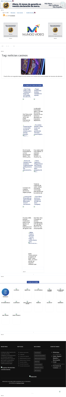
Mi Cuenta (13, 12)
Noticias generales (24, 352)
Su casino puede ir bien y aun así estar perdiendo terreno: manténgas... (38, 129)
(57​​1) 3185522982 (57, 354)
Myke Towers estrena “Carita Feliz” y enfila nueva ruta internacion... (33, 238)
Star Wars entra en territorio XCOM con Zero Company (38, 200)
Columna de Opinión (24, 356)
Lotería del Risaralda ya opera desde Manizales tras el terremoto (27, 200)
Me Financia (37, 370)
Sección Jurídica (23, 362)
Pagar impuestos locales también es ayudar (38, 92)
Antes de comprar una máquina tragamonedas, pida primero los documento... (28, 165)
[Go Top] (62, 382)
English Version (29, 12)
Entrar (60, 367)
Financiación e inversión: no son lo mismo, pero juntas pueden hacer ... (27, 131)
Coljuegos (22, 354)
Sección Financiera (24, 364)
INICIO (2, 1)
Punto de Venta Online (40, 355)
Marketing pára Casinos (25, 358)
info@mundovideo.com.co (58, 364)
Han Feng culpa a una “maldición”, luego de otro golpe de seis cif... (27, 93)
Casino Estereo (38, 364)
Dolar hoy (37, 361)
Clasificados (37, 352)
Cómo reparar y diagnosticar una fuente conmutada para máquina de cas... (38, 166)
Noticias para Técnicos (25, 360)
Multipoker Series (39, 367)
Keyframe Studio (20, 383)
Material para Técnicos (40, 358)
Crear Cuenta (20, 12)
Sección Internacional (25, 366)
